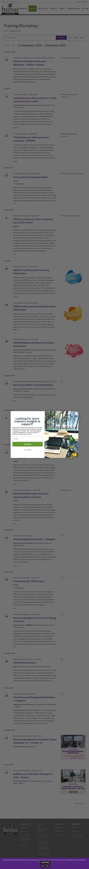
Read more (45, 862)
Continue (27, 444)
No (48, 866)
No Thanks (27, 450)
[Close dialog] (76, 413)
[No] (87, 863)
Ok (42, 866)
